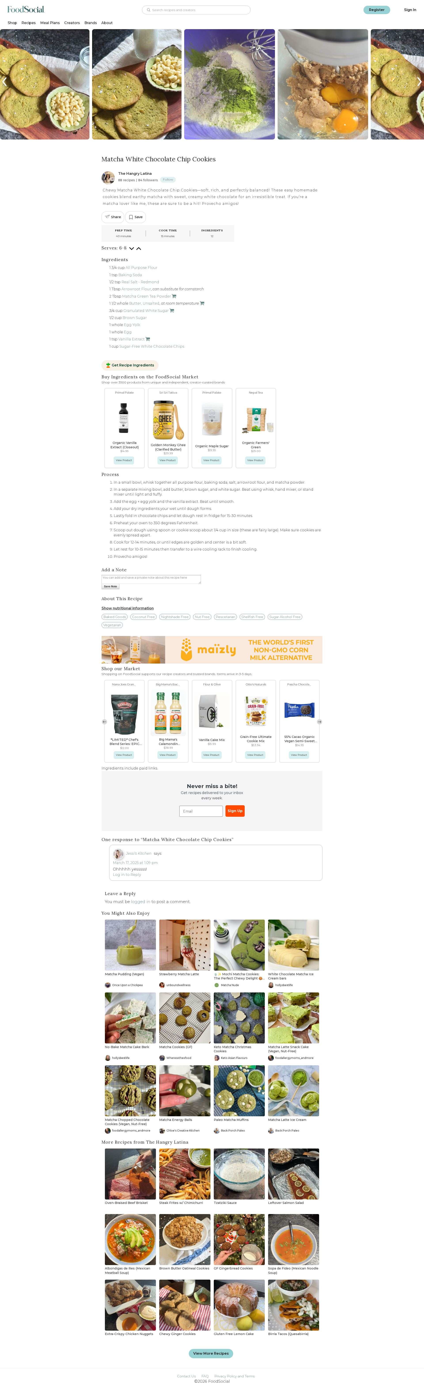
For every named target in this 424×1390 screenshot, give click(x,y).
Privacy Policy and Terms (234, 1376)
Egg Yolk (132, 325)
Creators (72, 23)
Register (377, 10)
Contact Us (186, 1376)
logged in (140, 901)
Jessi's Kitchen (138, 853)
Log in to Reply (127, 875)
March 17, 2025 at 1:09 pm (135, 863)
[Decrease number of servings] (131, 251)
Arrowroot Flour (136, 289)
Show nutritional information (128, 608)
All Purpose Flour (141, 268)
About (107, 23)
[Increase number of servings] (138, 251)
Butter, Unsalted (144, 303)
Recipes (28, 23)
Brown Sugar (135, 318)
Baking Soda (130, 275)
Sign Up (235, 811)
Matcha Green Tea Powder (146, 296)
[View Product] (173, 296)
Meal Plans (50, 23)
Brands (90, 23)
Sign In (410, 10)
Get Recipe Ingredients (133, 365)
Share (116, 217)
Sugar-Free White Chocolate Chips (151, 346)
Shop (12, 23)
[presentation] (5, 81)
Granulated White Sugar (146, 311)
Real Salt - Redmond (140, 282)
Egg (128, 332)
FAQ (205, 1376)
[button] (319, 722)
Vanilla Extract (131, 339)
